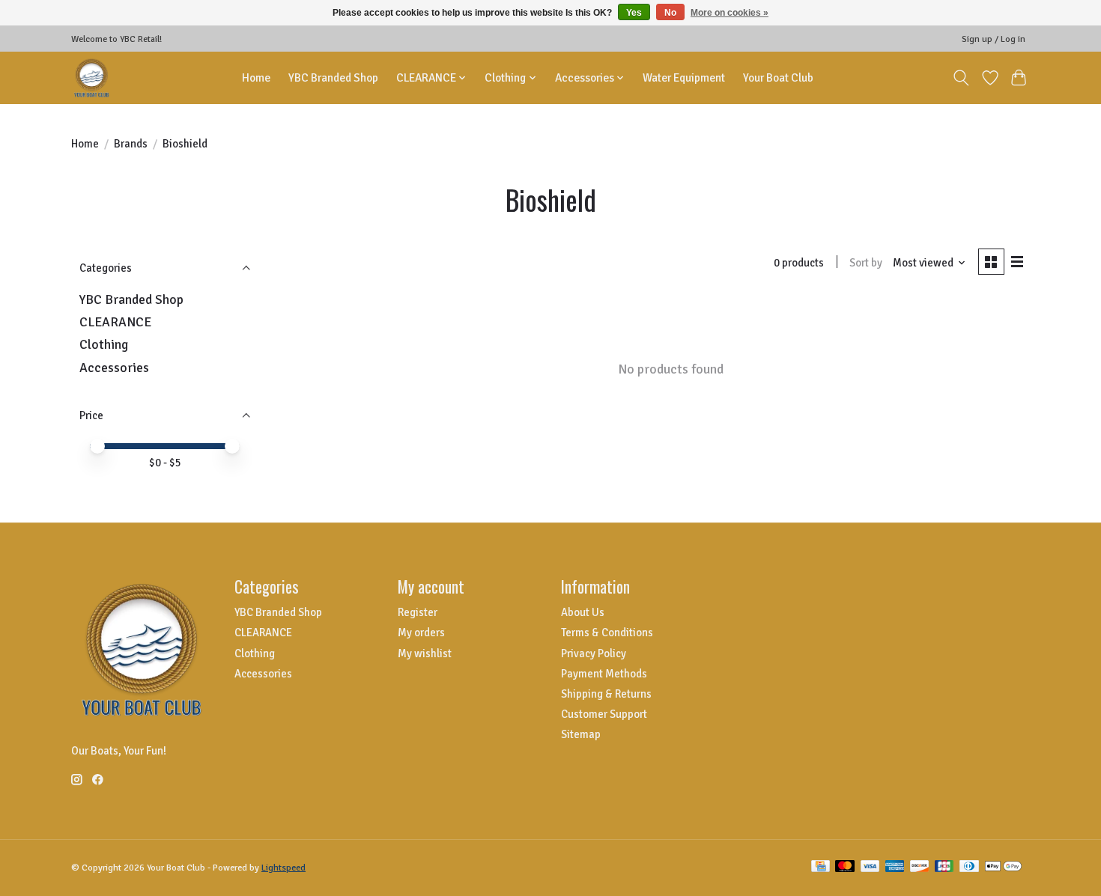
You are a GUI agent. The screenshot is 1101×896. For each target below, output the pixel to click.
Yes (634, 12)
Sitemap (581, 734)
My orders (421, 632)
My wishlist (425, 653)
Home (256, 78)
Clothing (103, 344)
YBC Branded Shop (333, 78)
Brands (131, 143)
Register (417, 612)
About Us (582, 612)
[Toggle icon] (961, 77)
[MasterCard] (845, 867)
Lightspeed (283, 868)
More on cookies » (729, 12)
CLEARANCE (115, 322)
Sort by (865, 262)
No (670, 12)
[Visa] (870, 867)
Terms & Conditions (607, 632)
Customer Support (604, 714)
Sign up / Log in (993, 39)
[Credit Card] (820, 867)
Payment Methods (604, 673)
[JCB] (944, 867)
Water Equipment (684, 78)
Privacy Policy (593, 653)
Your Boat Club (778, 78)
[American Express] (895, 867)
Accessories (114, 367)
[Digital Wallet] (1003, 867)
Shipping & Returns (606, 694)
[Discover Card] (919, 867)
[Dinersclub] (969, 867)
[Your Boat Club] (91, 77)
